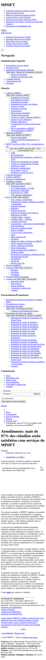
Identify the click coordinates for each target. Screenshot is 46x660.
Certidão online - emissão (20, 217)
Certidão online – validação (21, 219)
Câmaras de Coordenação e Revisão (20, 70)
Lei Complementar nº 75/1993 (22, 188)
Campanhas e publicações (21, 288)
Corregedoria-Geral (13, 81)
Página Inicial (6, 33)
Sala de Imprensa (17, 286)
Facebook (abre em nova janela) (18, 39)
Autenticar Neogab (18, 206)
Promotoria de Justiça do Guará (23, 333)
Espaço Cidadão (17, 230)
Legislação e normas (14, 181)
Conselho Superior (13, 79)
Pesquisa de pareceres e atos (22, 77)
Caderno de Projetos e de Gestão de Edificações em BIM (24, 214)
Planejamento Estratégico (20, 113)
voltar (23, 629)
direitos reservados (30, 637)
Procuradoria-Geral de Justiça (17, 65)
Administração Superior (20, 98)
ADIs (13, 153)
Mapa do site (19, 633)
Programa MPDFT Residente (17, 277)
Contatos (14, 290)
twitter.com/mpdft (8, 610)
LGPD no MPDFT (13, 177)
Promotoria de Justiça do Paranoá (24, 340)
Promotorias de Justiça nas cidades (24, 104)
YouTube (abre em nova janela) (18, 46)
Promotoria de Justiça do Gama (23, 331)
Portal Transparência (19, 248)
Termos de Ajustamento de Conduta (25, 162)
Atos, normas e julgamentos (21, 195)
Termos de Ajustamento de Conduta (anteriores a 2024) (25, 165)
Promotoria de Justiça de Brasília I (24, 322)
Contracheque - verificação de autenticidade (28, 224)
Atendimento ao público (15, 457)
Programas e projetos (19, 109)
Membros (14, 270)
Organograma (16, 111)
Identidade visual (17, 281)
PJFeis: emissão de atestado (21, 243)
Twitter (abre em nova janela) (17, 44)
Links (13, 235)
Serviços (9, 197)
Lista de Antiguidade (19, 137)
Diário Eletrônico (17, 226)
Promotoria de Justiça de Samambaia (25, 349)
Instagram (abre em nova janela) (18, 37)
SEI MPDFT (16, 259)
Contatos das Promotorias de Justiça (25, 311)
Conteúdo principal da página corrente (20, 11)
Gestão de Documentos (20, 115)
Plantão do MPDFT (13, 265)
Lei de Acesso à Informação (21, 232)
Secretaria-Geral (12, 68)
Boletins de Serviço (18, 211)
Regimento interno (18, 186)
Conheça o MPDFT (13, 93)
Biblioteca (15, 208)
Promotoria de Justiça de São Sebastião (26, 353)
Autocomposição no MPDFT (22, 131)
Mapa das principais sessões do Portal (20, 15)
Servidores (15, 272)
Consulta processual (13, 175)
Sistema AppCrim (18, 263)
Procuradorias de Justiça (20, 100)
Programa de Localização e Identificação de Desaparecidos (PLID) (28, 255)
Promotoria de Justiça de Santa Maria (25, 351)
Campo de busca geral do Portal (18, 17)
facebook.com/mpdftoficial (11, 607)
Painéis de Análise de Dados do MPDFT (26, 241)
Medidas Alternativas (19, 122)
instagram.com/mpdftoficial (11, 614)
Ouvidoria (10, 83)
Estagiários (15, 275)
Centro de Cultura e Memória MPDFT (26, 117)
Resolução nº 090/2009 (20, 190)
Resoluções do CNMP (19, 193)
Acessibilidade (7, 398)
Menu (4, 30)
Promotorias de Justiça (19, 102)
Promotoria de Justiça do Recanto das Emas (28, 344)
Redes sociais (16, 284)
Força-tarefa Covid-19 (19, 170)
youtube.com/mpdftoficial (11, 612)
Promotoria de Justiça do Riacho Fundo (26, 346)
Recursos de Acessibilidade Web (18, 26)
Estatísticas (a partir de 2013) (22, 173)
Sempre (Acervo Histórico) (21, 120)
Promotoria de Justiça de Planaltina (24, 342)
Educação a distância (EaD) (21, 228)
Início (8, 376)
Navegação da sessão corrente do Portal (21, 20)
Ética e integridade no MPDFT (23, 128)
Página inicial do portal (15, 13)
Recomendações (17, 155)
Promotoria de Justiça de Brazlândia (25, 327)
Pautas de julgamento (19, 75)
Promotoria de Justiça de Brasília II (24, 324)
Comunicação (11, 279)
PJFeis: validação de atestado (22, 246)
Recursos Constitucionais (20, 168)
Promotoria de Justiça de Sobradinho (25, 355)
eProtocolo (15, 261)
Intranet (4, 406)
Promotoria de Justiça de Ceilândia (24, 329)
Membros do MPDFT (14, 133)
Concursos (10, 268)
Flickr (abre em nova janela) (17, 41)
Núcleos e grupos (17, 106)
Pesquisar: (7, 394)
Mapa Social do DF (18, 237)
